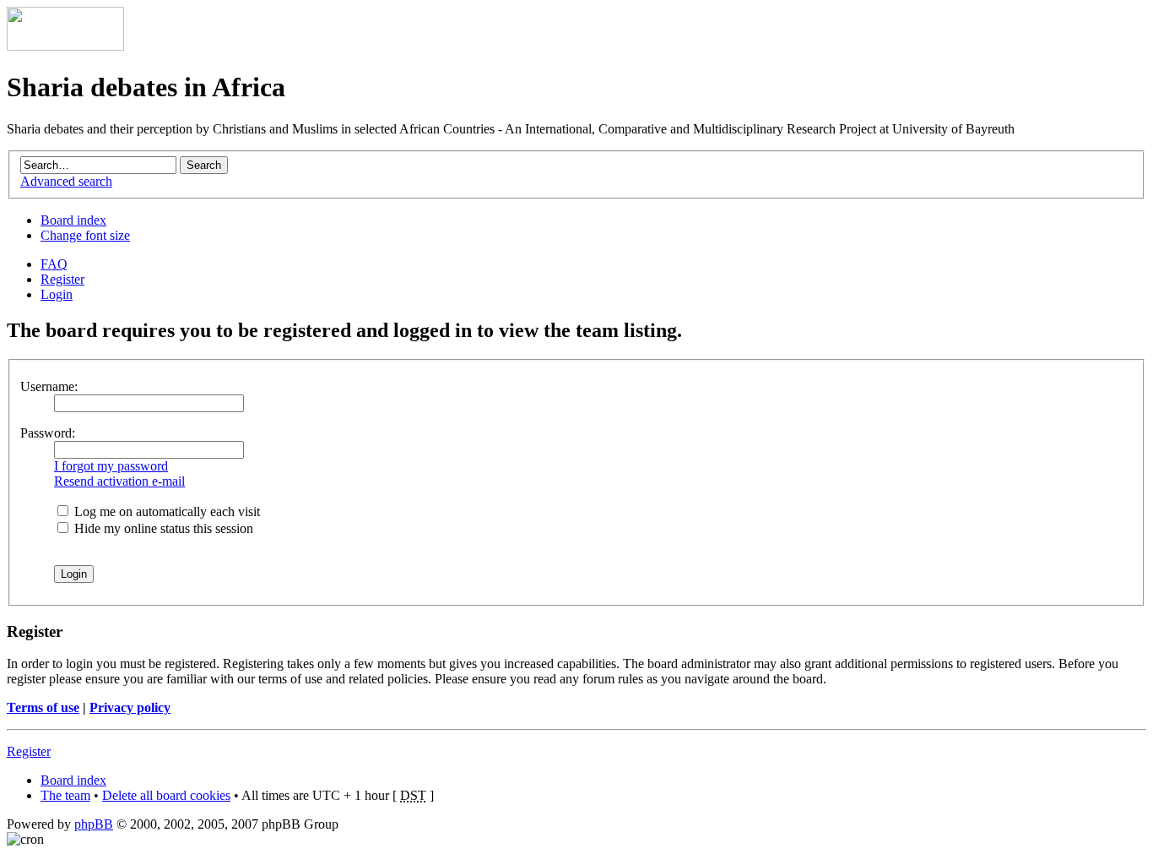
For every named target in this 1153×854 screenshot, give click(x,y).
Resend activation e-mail (119, 481)
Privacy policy (130, 707)
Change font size (85, 235)
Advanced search (66, 181)
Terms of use (43, 707)
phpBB (93, 824)
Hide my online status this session (162, 528)
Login (57, 294)
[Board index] (65, 46)
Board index (73, 220)
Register (62, 279)
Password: (47, 433)
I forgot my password (111, 466)
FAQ (54, 264)
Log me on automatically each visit (165, 511)
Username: (49, 386)
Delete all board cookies (166, 795)
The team (65, 795)
